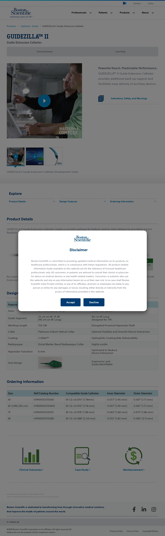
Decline (94, 302)
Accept (70, 302)
